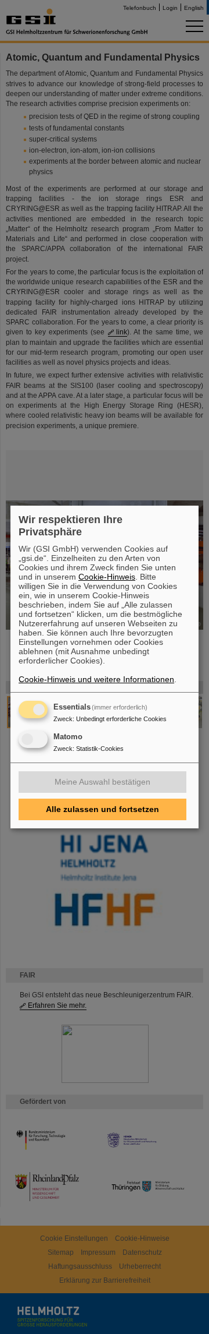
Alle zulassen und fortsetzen (102, 809)
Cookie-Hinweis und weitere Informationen (96, 679)
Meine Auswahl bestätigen (102, 781)
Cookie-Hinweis (106, 576)
